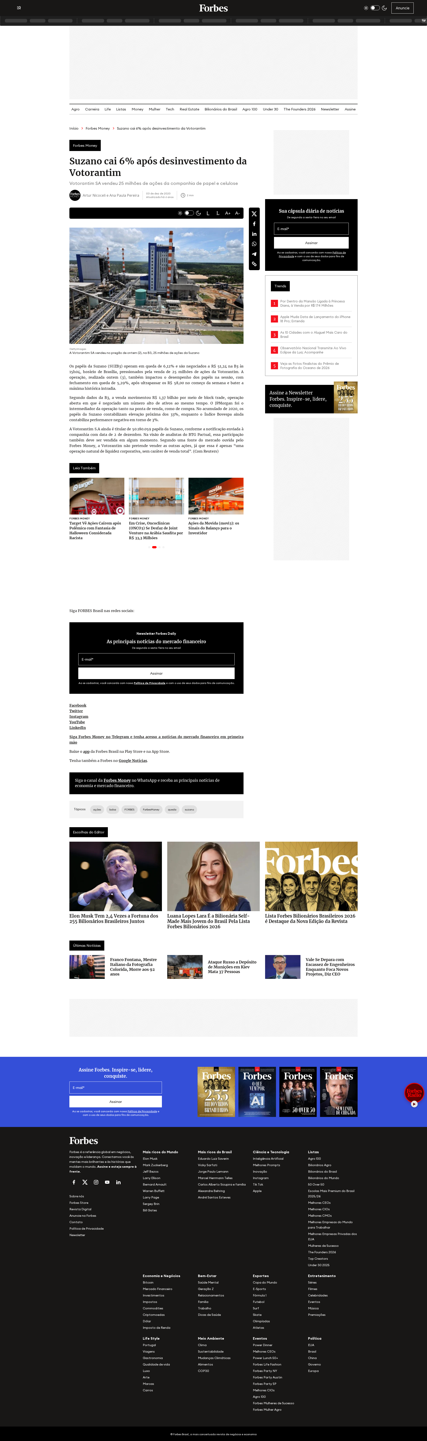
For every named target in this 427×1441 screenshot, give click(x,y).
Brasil (312, 1351)
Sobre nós (76, 1196)
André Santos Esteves (214, 1197)
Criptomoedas (154, 1315)
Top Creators (318, 1259)
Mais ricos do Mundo (160, 1152)
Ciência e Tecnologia (271, 1152)
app (86, 751)
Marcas (148, 1384)
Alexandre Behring (211, 1191)
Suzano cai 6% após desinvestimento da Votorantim (161, 128)
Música (313, 1308)
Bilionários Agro (319, 1165)
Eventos (314, 1302)
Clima (202, 1345)
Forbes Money (98, 128)
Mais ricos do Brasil (215, 1152)
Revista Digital (80, 1209)
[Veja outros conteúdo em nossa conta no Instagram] (96, 1182)
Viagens (149, 1351)
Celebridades (318, 1295)
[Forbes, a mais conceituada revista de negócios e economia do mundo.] (213, 8)
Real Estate (189, 109)
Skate (257, 1315)
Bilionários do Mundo (323, 1178)
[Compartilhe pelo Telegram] (254, 253)
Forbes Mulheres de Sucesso (273, 1403)
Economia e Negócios (161, 1276)
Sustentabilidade (211, 1351)
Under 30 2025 (319, 1265)
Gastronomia (153, 1358)
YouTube (77, 722)
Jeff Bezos (151, 1172)
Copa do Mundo (265, 1282)
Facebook (77, 705)
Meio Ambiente (211, 1338)
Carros (148, 1390)
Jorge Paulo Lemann (213, 1172)
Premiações (317, 1315)
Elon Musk (150, 1159)
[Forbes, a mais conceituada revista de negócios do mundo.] (103, 1140)
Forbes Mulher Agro (267, 1410)
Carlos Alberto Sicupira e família (222, 1184)
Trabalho (204, 1308)
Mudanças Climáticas (214, 1358)
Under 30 (270, 109)
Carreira (92, 109)
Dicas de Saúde (209, 1315)
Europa (313, 1371)
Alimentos (205, 1364)
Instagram (78, 716)
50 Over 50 (316, 1184)
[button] (208, 213)
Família (203, 1302)
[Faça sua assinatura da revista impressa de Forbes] (216, 1091)
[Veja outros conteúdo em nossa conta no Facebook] (73, 1182)
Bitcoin (148, 1282)
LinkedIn (77, 727)
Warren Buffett (153, 1191)
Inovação (260, 1172)
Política (314, 1338)
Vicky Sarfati (207, 1165)
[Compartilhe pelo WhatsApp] (254, 243)
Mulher (154, 109)
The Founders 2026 (300, 109)
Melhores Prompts (266, 1165)
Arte (146, 1377)
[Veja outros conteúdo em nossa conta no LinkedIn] (118, 1182)
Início (74, 128)
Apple (257, 1191)
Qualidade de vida (156, 1364)
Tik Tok (258, 1184)
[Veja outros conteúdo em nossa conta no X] (85, 1182)
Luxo (146, 1371)
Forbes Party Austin (267, 1377)
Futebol (258, 1302)
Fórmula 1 (259, 1295)
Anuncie (402, 8)
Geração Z (206, 1289)
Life (108, 109)
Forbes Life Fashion (267, 1364)
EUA (311, 1345)
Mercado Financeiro (157, 1289)
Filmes (312, 1289)
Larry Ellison (151, 1178)
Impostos (150, 1302)
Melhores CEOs (319, 1203)
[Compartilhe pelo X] (254, 213)
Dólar (147, 1321)
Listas (121, 109)
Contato (76, 1222)
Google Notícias (133, 760)
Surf (256, 1308)
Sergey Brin (151, 1204)
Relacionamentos (211, 1295)
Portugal (149, 1345)
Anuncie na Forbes (82, 1216)
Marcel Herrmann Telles (215, 1178)
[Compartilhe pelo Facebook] (254, 223)
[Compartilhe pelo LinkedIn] (254, 233)
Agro (75, 109)
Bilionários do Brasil (221, 109)
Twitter (76, 711)
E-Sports (259, 1289)
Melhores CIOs (319, 1209)
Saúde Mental (208, 1282)
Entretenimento (322, 1276)
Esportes (261, 1276)
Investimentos (153, 1295)
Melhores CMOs (320, 1216)
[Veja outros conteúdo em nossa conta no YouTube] (107, 1182)
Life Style (151, 1338)
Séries (312, 1282)
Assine (350, 109)
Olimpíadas (261, 1321)
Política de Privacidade (149, 683)
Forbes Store (78, 1203)
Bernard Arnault (155, 1184)
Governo (314, 1364)
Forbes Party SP (264, 1384)
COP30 (203, 1371)
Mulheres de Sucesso (323, 1246)
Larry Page (151, 1197)
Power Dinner (262, 1345)
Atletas (258, 1328)
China (312, 1358)
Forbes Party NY (265, 1371)
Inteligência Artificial (268, 1159)
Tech (170, 109)
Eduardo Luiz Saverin (213, 1159)
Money (137, 109)
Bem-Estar (207, 1276)
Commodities (153, 1308)
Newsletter (330, 109)
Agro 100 (249, 109)
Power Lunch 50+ (265, 1358)
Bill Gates (150, 1210)
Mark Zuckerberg (155, 1165)
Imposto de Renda (156, 1328)
